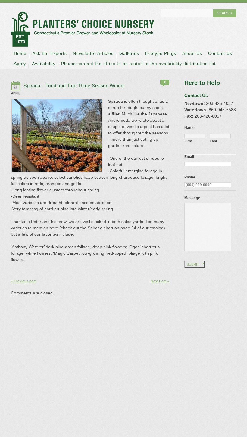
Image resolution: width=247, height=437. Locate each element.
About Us (192, 53)
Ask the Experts (50, 53)
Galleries (129, 53)
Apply (20, 63)
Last (213, 141)
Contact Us (220, 53)
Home (20, 53)
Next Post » (160, 281)
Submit (193, 264)
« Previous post (23, 281)
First (188, 141)
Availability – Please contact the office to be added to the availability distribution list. (124, 63)
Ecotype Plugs (160, 53)
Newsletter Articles (93, 53)
